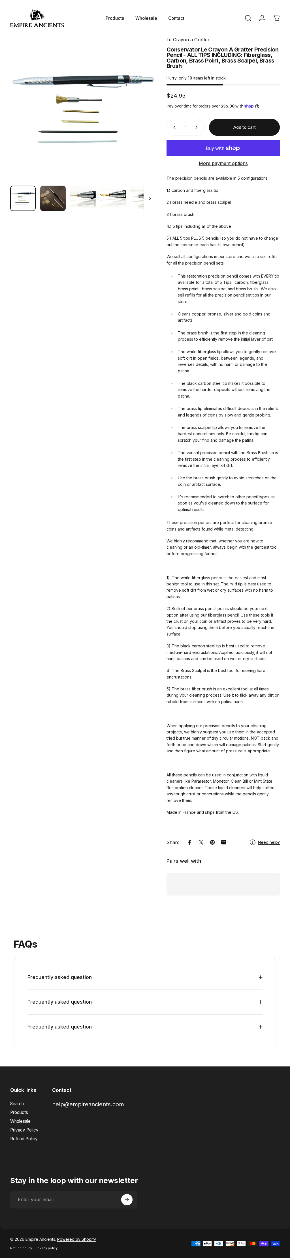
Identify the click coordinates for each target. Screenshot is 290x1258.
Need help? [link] (269, 842)
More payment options (223, 163)
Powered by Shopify (76, 1239)
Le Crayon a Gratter (188, 39)
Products (19, 1112)
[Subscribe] (127, 1199)
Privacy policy (46, 1248)
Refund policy (21, 1248)
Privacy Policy (24, 1130)
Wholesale (20, 1121)
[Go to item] (23, 198)
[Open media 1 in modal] (82, 108)
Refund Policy (24, 1138)
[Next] (141, 108)
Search (17, 1103)
